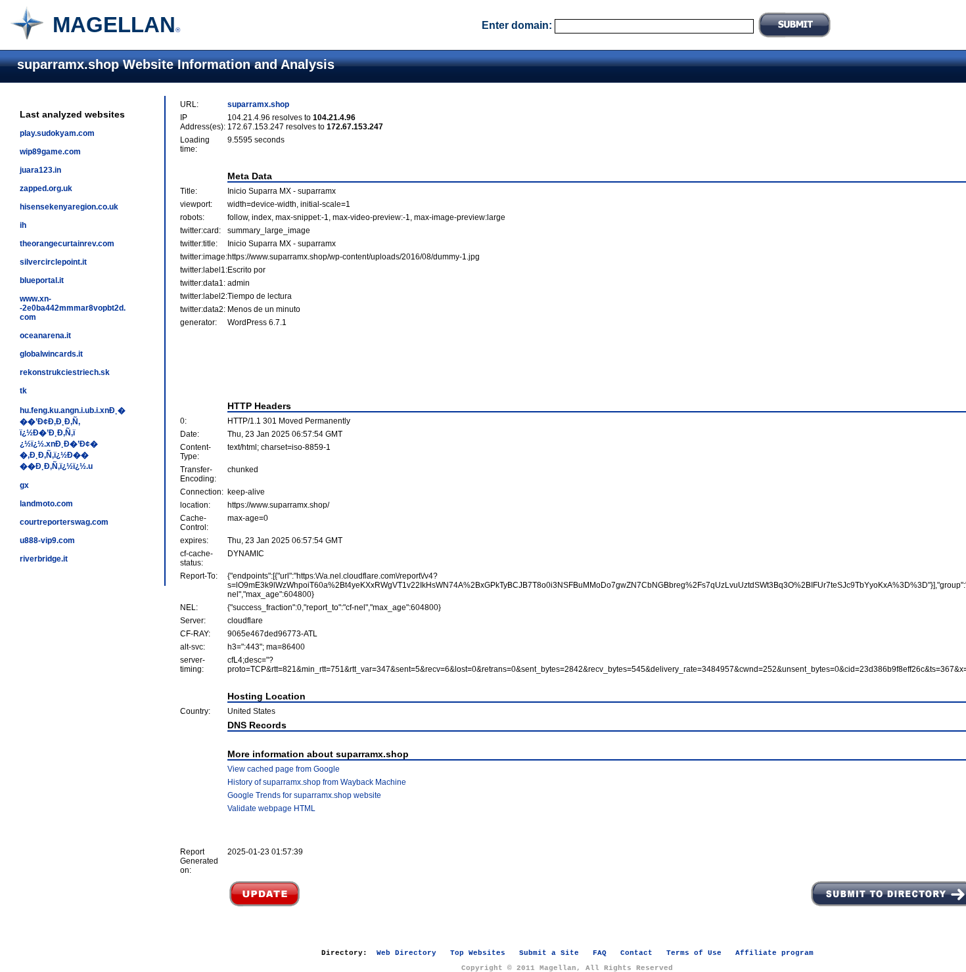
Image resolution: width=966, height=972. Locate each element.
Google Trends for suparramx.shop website (304, 795)
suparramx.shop (258, 104)
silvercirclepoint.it (53, 262)
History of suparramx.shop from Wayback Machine (316, 782)
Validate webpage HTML (271, 808)
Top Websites (477, 953)
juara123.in (40, 170)
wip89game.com (50, 151)
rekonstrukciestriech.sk (65, 372)
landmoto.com (46, 503)
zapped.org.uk (46, 188)
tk (23, 390)
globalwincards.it (51, 354)
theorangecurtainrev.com (67, 243)
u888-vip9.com (47, 540)
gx (24, 485)
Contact (636, 953)
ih (23, 225)
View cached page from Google (283, 769)
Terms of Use (694, 953)
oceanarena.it (45, 335)
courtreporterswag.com (64, 522)
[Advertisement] (578, 364)
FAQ (600, 953)
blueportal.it (42, 280)
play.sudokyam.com (57, 133)
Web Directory (406, 953)
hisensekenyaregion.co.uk (69, 206)
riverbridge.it (44, 558)
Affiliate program (774, 953)
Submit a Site (549, 953)
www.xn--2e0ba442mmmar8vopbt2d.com (73, 308)
